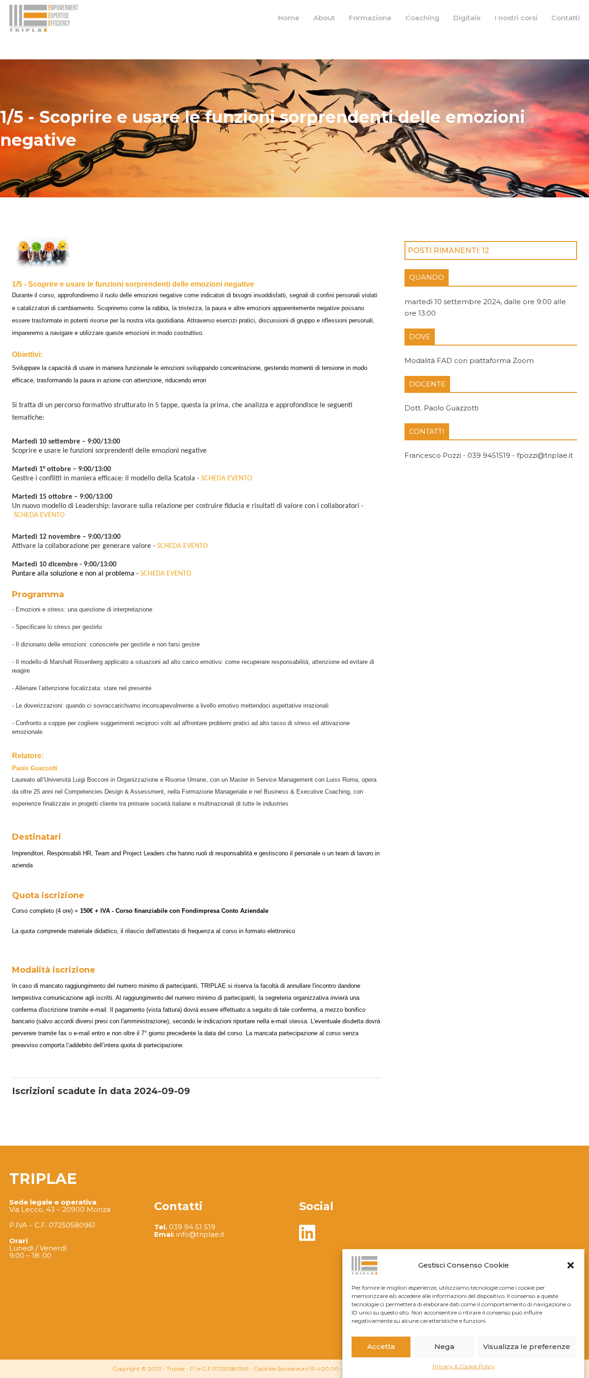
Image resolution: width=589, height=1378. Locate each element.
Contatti (565, 17)
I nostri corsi (516, 17)
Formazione (370, 17)
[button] (570, 1265)
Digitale (467, 17)
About (324, 17)
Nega (444, 1346)
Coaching (422, 17)
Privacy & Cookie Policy (464, 1366)
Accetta (381, 1346)
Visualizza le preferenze (526, 1346)
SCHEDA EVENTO (226, 478)
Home (289, 17)
